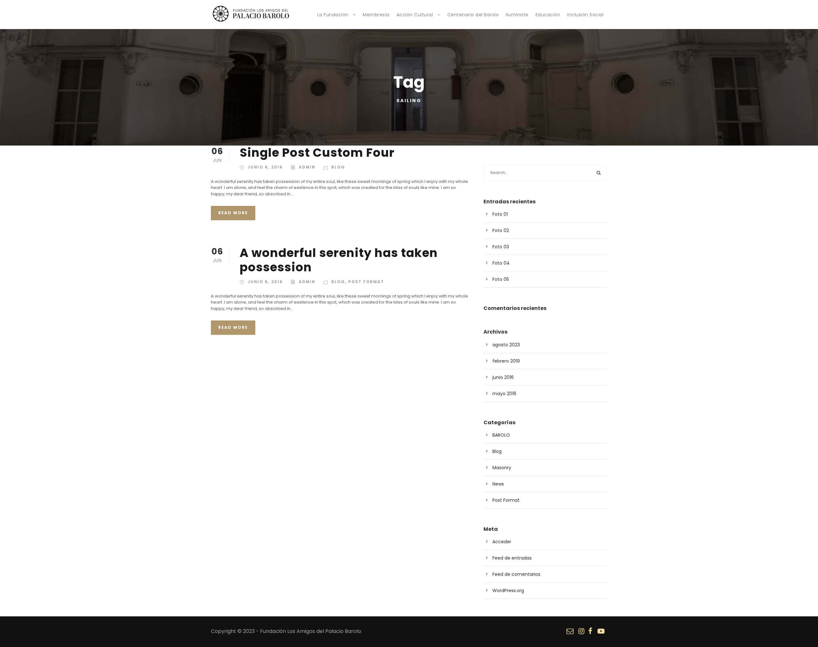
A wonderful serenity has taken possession (339, 260)
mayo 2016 (504, 393)
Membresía (376, 14)
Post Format (366, 281)
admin (307, 167)
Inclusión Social (585, 14)
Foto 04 (501, 263)
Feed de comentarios (516, 574)
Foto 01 (500, 214)
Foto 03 (500, 247)
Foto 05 (500, 279)
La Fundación (333, 14)
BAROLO (501, 435)
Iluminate (517, 14)
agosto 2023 (506, 345)
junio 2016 (503, 377)
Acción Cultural (415, 14)
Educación (548, 14)
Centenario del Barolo (473, 14)
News (498, 484)
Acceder (501, 541)
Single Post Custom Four (317, 152)
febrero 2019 (506, 361)
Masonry (501, 467)
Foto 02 (500, 230)
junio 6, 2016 (265, 167)
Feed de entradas (512, 558)
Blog (338, 167)
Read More (233, 212)
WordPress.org (508, 590)
